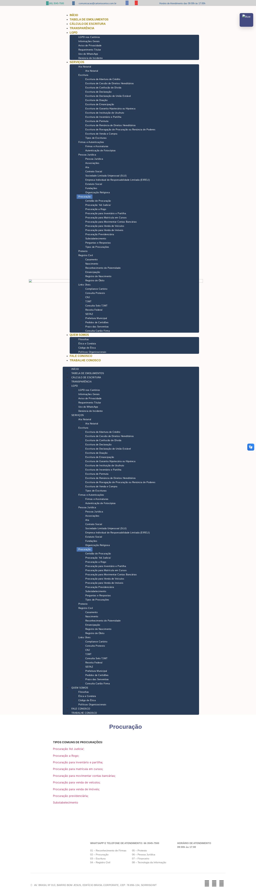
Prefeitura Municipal (96, 318)
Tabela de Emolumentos (89, 19)
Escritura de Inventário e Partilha (103, 117)
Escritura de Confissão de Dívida (103, 87)
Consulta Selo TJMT (96, 305)
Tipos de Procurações (97, 247)
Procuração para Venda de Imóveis (104, 230)
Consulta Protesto (95, 293)
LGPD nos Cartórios (89, 37)
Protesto (83, 251)
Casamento (91, 259)
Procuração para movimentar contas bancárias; (84, 775)
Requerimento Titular (89, 49)
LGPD (73, 32)
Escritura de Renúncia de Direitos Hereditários (110, 125)
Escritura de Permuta (96, 121)
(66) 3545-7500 (56, 3)
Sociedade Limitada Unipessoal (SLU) (106, 175)
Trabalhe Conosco (85, 360)
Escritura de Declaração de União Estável (108, 96)
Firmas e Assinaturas (96, 146)
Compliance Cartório (96, 289)
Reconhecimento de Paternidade (103, 268)
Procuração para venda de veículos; (76, 782)
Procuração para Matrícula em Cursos (106, 217)
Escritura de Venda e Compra (101, 133)
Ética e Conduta (87, 343)
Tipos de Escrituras (96, 138)
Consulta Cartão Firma (97, 331)
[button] (131, 365)
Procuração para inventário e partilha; (78, 762)
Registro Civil (85, 255)
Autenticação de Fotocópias (100, 150)
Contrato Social (93, 171)
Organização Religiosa (97, 192)
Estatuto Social (93, 184)
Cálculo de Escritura (88, 23)
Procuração (84, 196)
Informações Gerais (89, 41)
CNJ (87, 297)
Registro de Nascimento (98, 276)
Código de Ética (87, 347)
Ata (87, 167)
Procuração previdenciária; (70, 796)
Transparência (82, 28)
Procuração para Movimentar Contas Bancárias (111, 221)
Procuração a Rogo (95, 209)
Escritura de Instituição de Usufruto (104, 112)
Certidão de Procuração (98, 201)
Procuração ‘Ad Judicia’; (68, 749)
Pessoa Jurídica (87, 154)
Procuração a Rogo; (66, 755)
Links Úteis (84, 284)
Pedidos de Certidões (97, 322)
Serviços (77, 62)
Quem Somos (79, 334)
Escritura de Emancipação (99, 104)
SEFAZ (89, 314)
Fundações (91, 188)
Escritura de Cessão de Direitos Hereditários (109, 83)
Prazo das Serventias (97, 326)
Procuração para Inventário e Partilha (105, 213)
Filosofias (83, 339)
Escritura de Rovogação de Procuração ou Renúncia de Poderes (120, 129)
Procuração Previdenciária (99, 234)
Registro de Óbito (94, 280)
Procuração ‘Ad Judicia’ (98, 205)
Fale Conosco (81, 355)
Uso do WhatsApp (88, 54)
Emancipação (92, 272)
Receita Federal (94, 310)
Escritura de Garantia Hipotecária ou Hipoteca (110, 108)
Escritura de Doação (96, 100)
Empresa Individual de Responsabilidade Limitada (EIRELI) (117, 180)
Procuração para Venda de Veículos (104, 226)
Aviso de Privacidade (90, 45)
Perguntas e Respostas (98, 242)
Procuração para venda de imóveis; (76, 789)
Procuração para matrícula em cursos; (78, 769)
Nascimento (91, 263)
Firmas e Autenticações (91, 142)
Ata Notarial (84, 66)
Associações (92, 163)
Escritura (83, 75)
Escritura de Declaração (98, 92)
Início (74, 15)
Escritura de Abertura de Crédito (102, 79)
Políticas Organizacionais (92, 352)
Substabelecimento (95, 238)
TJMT (88, 301)
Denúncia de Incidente (90, 58)
